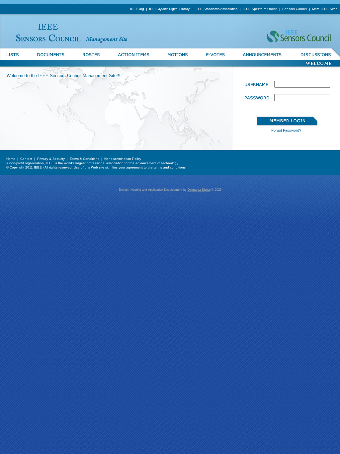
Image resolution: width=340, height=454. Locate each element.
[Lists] (14, 58)
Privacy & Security (51, 159)
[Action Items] (133, 58)
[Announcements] (262, 58)
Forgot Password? (286, 130)
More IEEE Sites (324, 9)
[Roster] (91, 58)
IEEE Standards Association (216, 9)
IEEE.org (137, 9)
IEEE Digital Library (169, 9)
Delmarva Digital (199, 189)
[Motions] (177, 58)
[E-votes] (215, 58)
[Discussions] (315, 58)
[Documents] (50, 58)
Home (10, 159)
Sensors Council (294, 9)
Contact (26, 159)
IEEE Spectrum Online (260, 9)
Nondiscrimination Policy (122, 159)
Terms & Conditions (84, 159)
